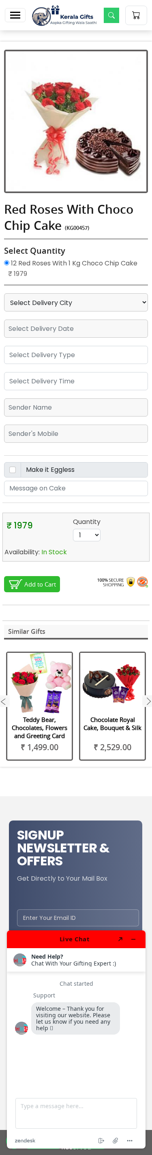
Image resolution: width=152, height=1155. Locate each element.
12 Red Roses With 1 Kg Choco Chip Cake (73, 263)
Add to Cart (40, 584)
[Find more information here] (76, 1039)
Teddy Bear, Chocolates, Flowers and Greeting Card (39, 727)
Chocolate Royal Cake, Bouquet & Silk (112, 723)
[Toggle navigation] (15, 15)
